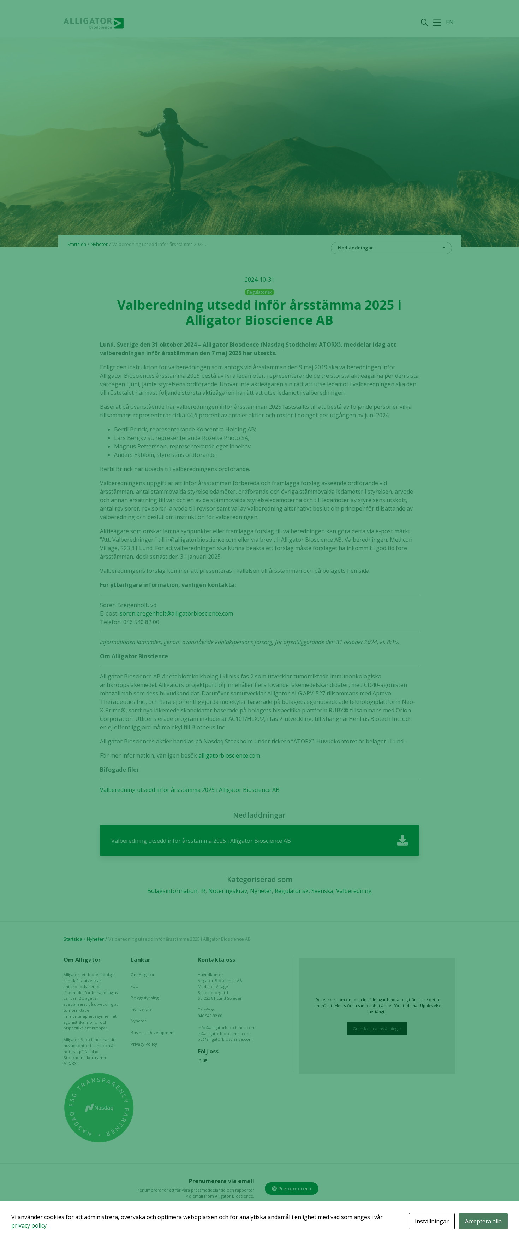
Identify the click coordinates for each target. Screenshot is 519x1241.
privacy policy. (29, 1225)
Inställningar (432, 1221)
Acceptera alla (483, 1221)
